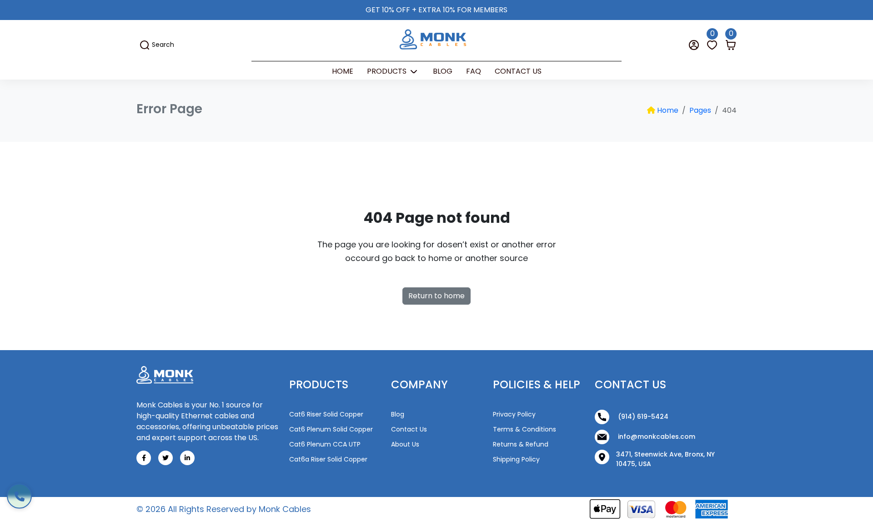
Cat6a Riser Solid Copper (328, 459)
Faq (473, 71)
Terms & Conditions (524, 429)
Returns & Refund (520, 444)
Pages (700, 110)
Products (387, 71)
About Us (405, 444)
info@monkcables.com (655, 436)
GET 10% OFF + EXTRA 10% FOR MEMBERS (436, 10)
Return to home (436, 296)
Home (342, 71)
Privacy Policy (514, 414)
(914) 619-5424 (642, 416)
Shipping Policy (516, 459)
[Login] (693, 44)
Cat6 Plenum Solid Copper (331, 429)
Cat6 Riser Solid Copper (326, 414)
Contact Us (518, 71)
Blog (442, 71)
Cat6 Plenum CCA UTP (325, 444)
